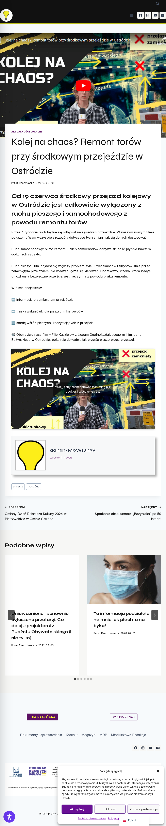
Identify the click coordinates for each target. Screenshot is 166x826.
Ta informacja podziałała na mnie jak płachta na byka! (122, 619)
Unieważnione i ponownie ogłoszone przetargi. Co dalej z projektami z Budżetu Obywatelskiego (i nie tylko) (41, 625)
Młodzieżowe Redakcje (128, 735)
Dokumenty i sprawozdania (41, 735)
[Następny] (154, 615)
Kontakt (72, 735)
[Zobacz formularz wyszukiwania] (157, 3)
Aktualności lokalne (27, 131)
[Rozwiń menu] (131, 15)
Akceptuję (77, 809)
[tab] (75, 679)
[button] (158, 771)
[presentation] (42, 579)
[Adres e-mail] (163, 15)
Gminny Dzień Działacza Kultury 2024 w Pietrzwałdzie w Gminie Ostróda (36, 513)
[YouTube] (155, 15)
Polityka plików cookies (92, 818)
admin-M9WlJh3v (72, 450)
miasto (18, 486)
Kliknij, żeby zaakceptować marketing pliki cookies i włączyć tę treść (83, 389)
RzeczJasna (26, 182)
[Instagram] (148, 15)
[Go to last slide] (11, 615)
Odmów (110, 809)
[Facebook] (140, 15)
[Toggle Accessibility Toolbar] (9, 816)
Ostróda (33, 486)
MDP (103, 735)
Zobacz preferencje (144, 809)
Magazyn (88, 735)
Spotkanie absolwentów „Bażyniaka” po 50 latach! (128, 513)
